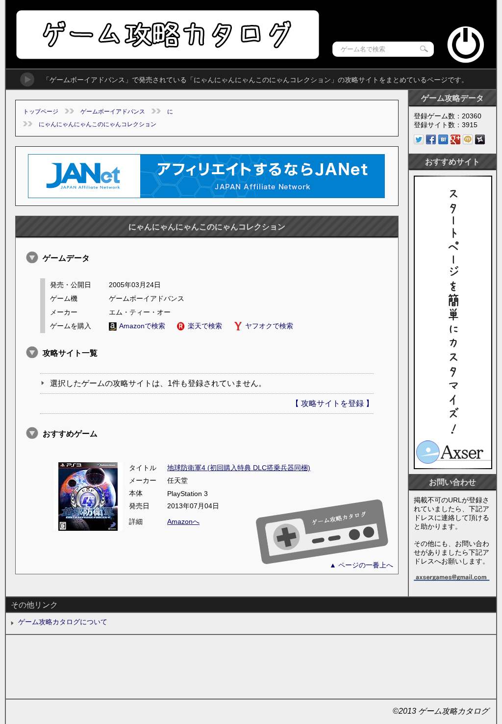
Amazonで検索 (142, 326)
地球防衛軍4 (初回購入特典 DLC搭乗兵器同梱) (238, 468)
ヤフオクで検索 (269, 326)
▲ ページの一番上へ (361, 565)
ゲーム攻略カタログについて (62, 622)
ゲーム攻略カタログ (167, 34)
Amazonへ (183, 521)
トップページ (40, 111)
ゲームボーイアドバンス (112, 111)
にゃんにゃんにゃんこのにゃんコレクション (97, 124)
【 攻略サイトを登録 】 (332, 403)
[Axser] (453, 467)
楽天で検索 (205, 326)
